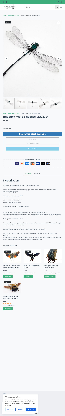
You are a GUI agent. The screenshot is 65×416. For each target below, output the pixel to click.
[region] (20, 403)
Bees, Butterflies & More (9, 273)
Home (4, 393)
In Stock (58, 273)
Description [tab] (28, 173)
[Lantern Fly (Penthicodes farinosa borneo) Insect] (12, 256)
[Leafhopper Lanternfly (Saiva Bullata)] (53, 256)
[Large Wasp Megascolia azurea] (32, 256)
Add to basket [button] (49, 276)
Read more (8, 276)
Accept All (31, 409)
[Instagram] (6, 2)
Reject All (20, 409)
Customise (10, 409)
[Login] (61, 2)
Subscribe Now (32, 149)
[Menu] (61, 7)
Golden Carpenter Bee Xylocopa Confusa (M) (10, 297)
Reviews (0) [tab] (37, 173)
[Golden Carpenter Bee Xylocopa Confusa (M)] (12, 286)
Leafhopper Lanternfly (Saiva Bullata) (51, 267)
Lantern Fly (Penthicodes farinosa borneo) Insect (11, 267)
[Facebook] (3, 2)
